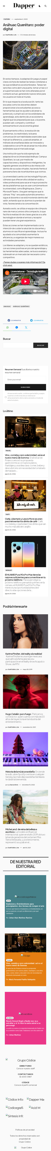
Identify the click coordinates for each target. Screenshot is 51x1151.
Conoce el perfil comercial (25, 1085)
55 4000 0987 (25, 1077)
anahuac (7, 306)
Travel (8, 450)
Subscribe (25, 387)
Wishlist (9, 570)
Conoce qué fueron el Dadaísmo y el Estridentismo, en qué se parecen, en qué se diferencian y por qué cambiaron (24, 911)
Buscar (7, 338)
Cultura (7, 19)
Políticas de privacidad (24, 1130)
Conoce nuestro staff (25, 1068)
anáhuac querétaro (21, 306)
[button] (3, 6)
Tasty (8, 514)
